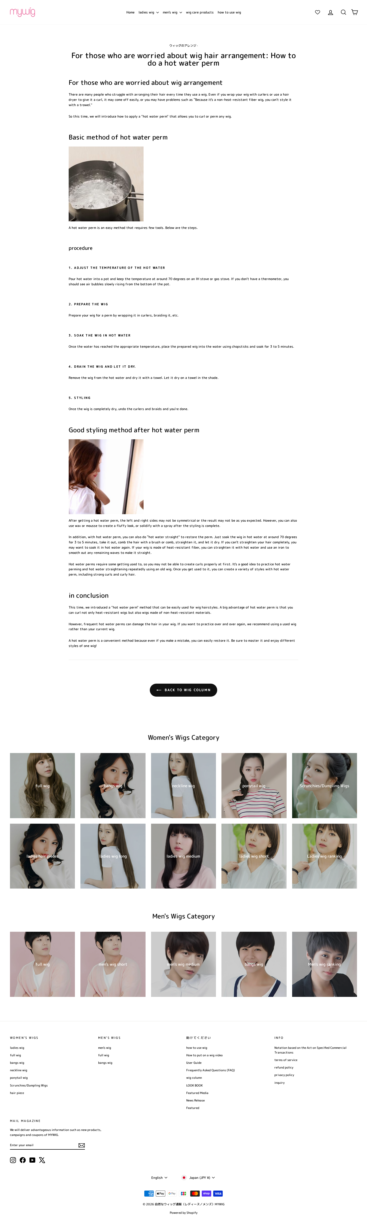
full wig (15, 1055)
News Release (195, 1100)
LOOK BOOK (194, 1085)
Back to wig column (187, 690)
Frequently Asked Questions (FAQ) (210, 1070)
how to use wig (229, 12)
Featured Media (197, 1093)
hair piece (17, 1093)
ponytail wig (19, 1078)
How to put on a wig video (204, 1055)
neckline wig (18, 1070)
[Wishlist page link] (317, 12)
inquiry (279, 1082)
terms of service (285, 1060)
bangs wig (17, 1063)
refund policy (283, 1067)
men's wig (170, 12)
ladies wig (147, 12)
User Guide (193, 1063)
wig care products (200, 12)
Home (130, 12)
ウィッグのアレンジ (182, 45)
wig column (194, 1078)
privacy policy (284, 1075)
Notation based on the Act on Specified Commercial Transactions (310, 1050)
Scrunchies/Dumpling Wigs (29, 1085)
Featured (192, 1108)
